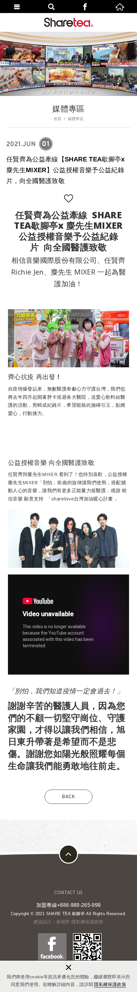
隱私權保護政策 (110, 984)
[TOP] (68, 854)
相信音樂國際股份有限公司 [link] (54, 260)
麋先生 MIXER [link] (73, 271)
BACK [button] (68, 797)
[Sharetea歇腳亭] (69, 22)
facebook (85, 6)
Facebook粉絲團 (52, 947)
